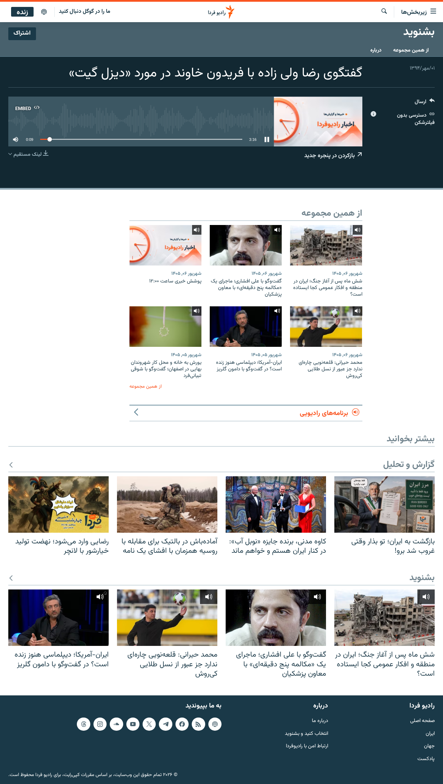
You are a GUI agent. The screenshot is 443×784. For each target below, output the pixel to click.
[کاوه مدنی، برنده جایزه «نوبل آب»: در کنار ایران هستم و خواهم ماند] (276, 504)
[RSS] (198, 724)
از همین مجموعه (411, 50)
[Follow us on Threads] (83, 724)
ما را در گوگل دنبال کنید (84, 11)
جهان (429, 746)
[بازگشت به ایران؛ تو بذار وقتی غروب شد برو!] (384, 504)
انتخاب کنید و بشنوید (306, 733)
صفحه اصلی (422, 721)
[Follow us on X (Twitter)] (149, 724)
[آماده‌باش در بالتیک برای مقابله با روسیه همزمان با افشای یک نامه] (167, 504)
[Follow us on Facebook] (182, 724)
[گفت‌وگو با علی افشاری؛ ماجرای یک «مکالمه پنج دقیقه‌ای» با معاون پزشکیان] (246, 245)
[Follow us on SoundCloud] (116, 724)
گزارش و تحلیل (409, 465)
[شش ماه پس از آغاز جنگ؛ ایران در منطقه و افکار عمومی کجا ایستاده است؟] (326, 245)
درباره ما (320, 721)
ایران (430, 733)
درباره (375, 50)
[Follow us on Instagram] (100, 724)
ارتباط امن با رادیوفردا (307, 746)
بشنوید (422, 578)
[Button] (425, 103)
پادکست (426, 759)
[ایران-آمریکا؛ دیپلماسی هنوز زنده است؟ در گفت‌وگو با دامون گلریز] (246, 326)
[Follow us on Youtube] (132, 724)
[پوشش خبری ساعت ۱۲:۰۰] (165, 245)
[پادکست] (44, 12)
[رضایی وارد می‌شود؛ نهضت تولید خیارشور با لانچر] (58, 504)
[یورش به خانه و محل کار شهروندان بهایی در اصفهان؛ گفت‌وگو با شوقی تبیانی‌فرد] (165, 326)
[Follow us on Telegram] (165, 724)
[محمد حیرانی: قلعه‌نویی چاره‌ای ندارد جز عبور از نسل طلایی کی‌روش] (326, 326)
